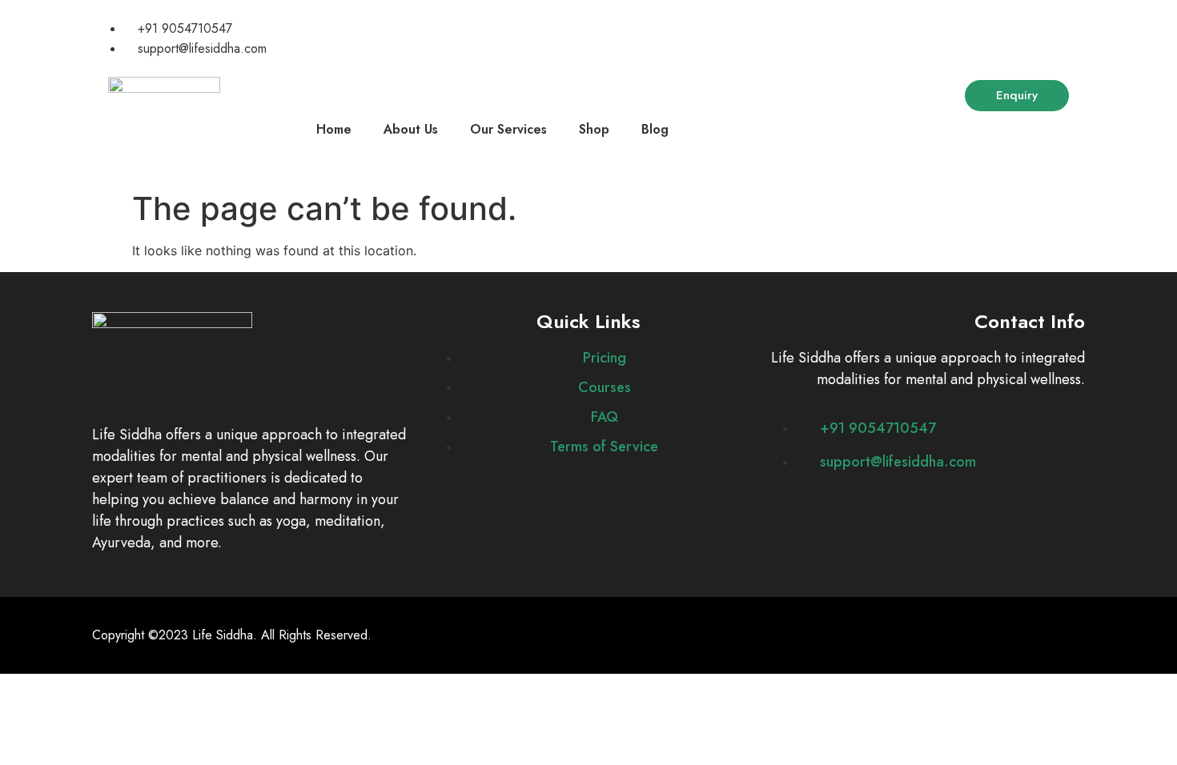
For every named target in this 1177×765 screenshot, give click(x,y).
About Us (411, 129)
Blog (655, 129)
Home (333, 129)
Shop (594, 129)
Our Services (508, 129)
